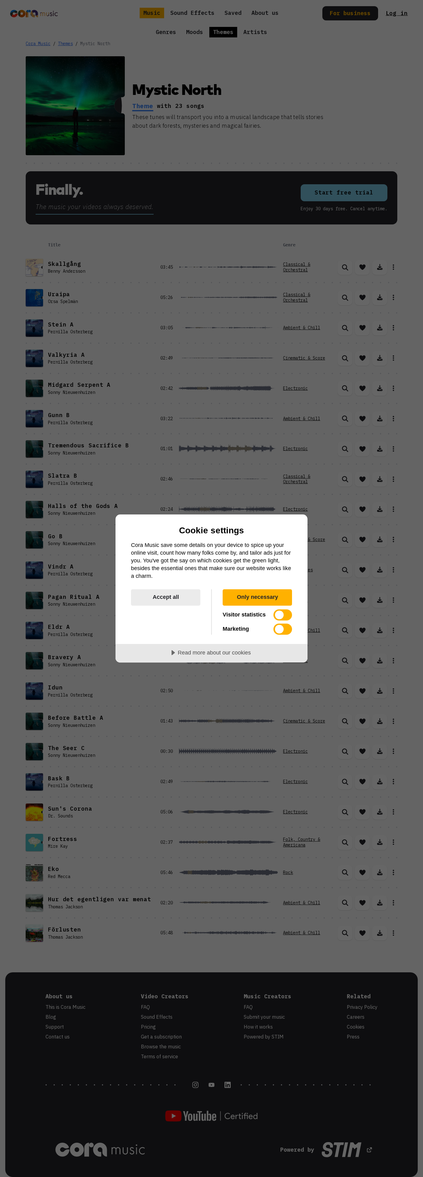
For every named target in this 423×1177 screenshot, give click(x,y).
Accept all (166, 597)
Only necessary (257, 597)
